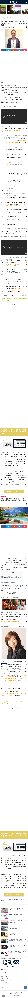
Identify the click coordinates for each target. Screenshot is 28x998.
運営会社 (21, 992)
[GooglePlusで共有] (14, 50)
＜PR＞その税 (4, 701)
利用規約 (16, 992)
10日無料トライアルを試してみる (14, 491)
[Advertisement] (14, 67)
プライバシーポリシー (9, 992)
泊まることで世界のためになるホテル (9, 576)
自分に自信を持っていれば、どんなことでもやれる (11, 577)
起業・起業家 (3, 496)
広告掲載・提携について (14, 993)
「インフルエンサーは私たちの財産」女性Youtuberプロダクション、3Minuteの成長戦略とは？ (14, 900)
